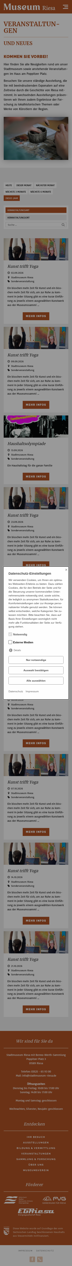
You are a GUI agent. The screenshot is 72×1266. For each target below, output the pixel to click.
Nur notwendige (36, 659)
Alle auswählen (36, 680)
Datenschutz (15, 691)
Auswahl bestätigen (36, 670)
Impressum (32, 691)
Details (17, 650)
